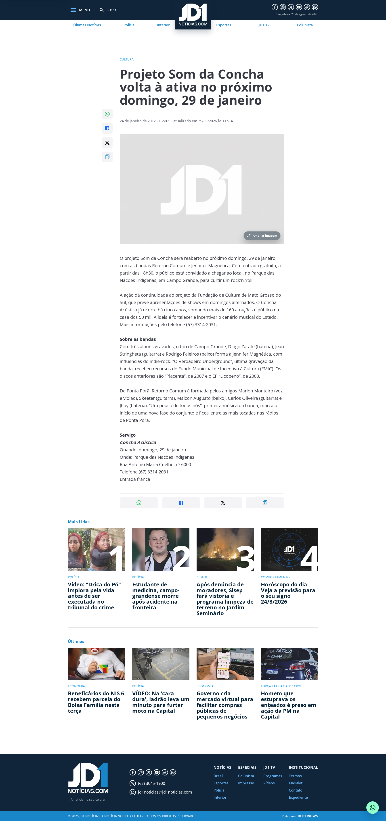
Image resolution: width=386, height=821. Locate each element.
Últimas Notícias (87, 25)
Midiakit (295, 783)
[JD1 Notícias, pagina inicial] (88, 778)
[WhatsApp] (315, 7)
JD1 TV (264, 25)
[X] (291, 7)
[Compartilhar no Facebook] (107, 128)
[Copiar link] (107, 157)
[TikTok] (307, 7)
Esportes (223, 25)
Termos (295, 775)
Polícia (129, 25)
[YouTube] (299, 7)
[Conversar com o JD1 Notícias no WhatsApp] (372, 807)
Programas (272, 775)
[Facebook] (275, 7)
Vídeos (269, 783)
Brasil (218, 775)
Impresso (246, 783)
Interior (163, 25)
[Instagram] (283, 7)
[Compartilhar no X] (107, 142)
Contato (295, 790)
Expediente (298, 797)
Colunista (305, 25)
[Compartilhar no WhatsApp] (107, 114)
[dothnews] (308, 816)
